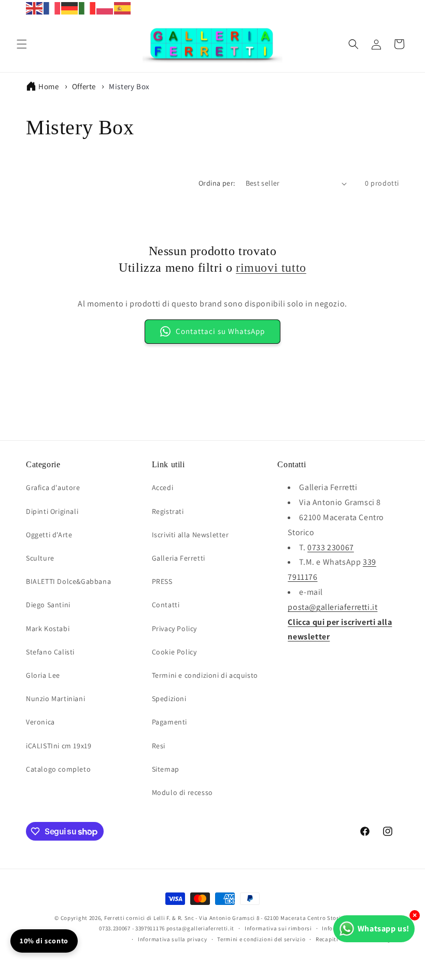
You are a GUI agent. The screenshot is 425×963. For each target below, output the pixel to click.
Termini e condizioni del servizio (261, 939)
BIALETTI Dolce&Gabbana (68, 581)
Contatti (166, 604)
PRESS (162, 581)
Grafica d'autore (53, 487)
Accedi (163, 487)
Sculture (40, 558)
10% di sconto (44, 940)
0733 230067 (330, 547)
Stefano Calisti (50, 652)
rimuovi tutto (271, 267)
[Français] (52, 7)
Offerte (85, 86)
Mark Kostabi (47, 628)
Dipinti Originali (52, 511)
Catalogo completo (58, 769)
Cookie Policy (174, 652)
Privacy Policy (174, 628)
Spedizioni (169, 698)
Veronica (40, 722)
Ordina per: (217, 183)
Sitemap (165, 769)
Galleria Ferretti (178, 558)
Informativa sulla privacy (172, 939)
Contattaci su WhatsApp (220, 331)
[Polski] (105, 7)
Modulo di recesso (182, 792)
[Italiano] (87, 7)
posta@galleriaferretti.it (332, 607)
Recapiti (327, 939)
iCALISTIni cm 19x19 (58, 745)
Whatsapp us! (383, 928)
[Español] (123, 7)
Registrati (168, 511)
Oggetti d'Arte (49, 534)
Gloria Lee (43, 675)
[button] (21, 44)
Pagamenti (169, 722)
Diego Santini (48, 604)
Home (48, 86)
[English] (35, 7)
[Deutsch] (70, 7)
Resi (158, 745)
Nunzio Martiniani (55, 698)
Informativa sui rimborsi (278, 928)
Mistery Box (129, 86)
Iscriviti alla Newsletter (190, 534)
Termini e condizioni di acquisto (205, 675)
